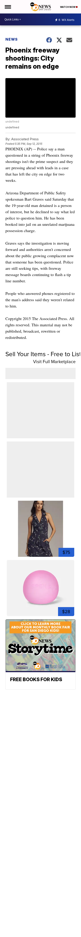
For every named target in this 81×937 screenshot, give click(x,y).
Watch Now (68, 7)
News (11, 39)
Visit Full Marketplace (54, 361)
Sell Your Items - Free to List (43, 353)
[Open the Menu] (7, 6)
